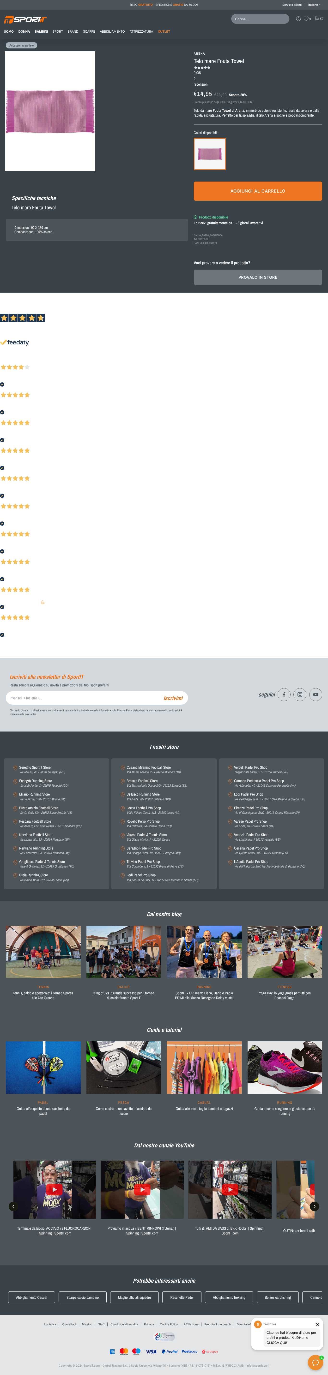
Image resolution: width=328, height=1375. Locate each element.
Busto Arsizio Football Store (45, 810)
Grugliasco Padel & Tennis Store (46, 864)
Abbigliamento (112, 32)
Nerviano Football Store (44, 837)
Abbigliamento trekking (229, 1297)
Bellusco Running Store (148, 796)
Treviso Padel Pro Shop (155, 864)
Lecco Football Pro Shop (153, 810)
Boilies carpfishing (278, 1297)
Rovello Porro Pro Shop (149, 823)
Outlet (164, 32)
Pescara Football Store (50, 823)
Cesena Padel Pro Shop (261, 850)
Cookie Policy (169, 1324)
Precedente (8, 360)
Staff (101, 1324)
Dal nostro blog (164, 914)
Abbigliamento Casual (31, 1297)
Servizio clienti (292, 4)
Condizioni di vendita (124, 1324)
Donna (24, 32)
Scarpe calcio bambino (83, 1297)
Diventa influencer (249, 1324)
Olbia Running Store (43, 877)
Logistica (50, 1324)
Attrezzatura (141, 32)
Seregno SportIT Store (42, 769)
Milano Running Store (42, 796)
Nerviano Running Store (44, 850)
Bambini (41, 32)
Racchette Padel (181, 1297)
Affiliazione (191, 1324)
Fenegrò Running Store (43, 783)
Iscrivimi (173, 698)
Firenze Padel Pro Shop (266, 810)
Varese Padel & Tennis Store (148, 837)
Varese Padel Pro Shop (254, 823)
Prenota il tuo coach (217, 1324)
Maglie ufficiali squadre (134, 1297)
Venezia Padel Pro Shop (257, 837)
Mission (87, 1324)
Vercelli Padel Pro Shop (261, 769)
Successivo (25, 360)
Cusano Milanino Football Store (153, 769)
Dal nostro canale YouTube (164, 1145)
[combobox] (261, 19)
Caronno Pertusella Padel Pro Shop (265, 783)
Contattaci (69, 1324)
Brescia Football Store (157, 783)
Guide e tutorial (164, 1030)
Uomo (9, 32)
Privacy (149, 1324)
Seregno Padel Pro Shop (153, 850)
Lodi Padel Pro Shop (162, 877)
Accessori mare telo (21, 45)
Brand (73, 32)
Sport (58, 32)
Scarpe (89, 32)
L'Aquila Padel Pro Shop (269, 864)
